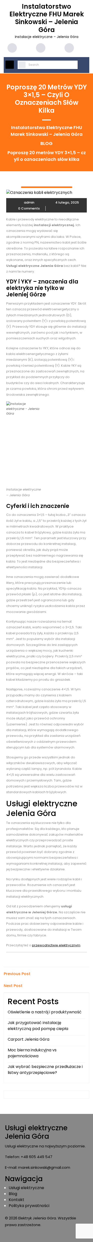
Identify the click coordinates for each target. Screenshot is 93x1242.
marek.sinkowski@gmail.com (44, 1167)
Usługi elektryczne (26, 1188)
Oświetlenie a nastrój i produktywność (45, 1012)
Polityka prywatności (29, 1205)
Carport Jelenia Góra (28, 1039)
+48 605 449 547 (36, 1156)
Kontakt (16, 1200)
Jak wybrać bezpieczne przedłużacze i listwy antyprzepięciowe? (45, 1069)
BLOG (46, 143)
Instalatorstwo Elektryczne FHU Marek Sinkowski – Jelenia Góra (46, 18)
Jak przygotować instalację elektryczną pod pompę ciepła (38, 1025)
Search (20, 65)
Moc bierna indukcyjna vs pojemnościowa (32, 1053)
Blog (13, 1194)
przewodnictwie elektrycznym (56, 945)
